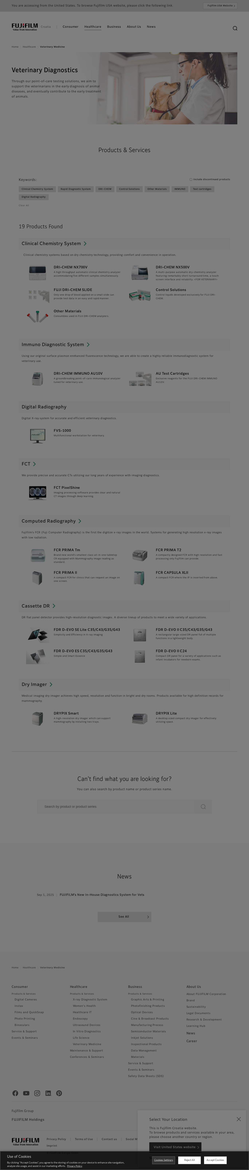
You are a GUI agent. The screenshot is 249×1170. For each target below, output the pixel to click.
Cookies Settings (163, 1160)
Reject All (189, 1160)
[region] (124, 1160)
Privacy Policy (74, 1166)
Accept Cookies (215, 1160)
